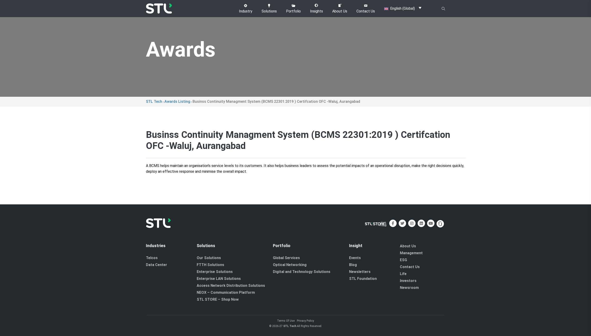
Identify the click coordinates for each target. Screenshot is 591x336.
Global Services (286, 258)
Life (403, 274)
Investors (408, 280)
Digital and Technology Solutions (301, 271)
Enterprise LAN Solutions (219, 278)
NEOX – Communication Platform (226, 292)
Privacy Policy (305, 320)
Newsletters (360, 271)
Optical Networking (290, 265)
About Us (408, 246)
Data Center (156, 265)
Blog (353, 265)
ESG (403, 260)
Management (411, 253)
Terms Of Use (286, 320)
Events (355, 258)
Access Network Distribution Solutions (231, 285)
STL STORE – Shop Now (218, 299)
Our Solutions (209, 258)
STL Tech (289, 326)
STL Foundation (363, 278)
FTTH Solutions (210, 265)
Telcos (152, 258)
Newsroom (409, 287)
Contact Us (410, 267)
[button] (245, 8)
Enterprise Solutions (215, 271)
